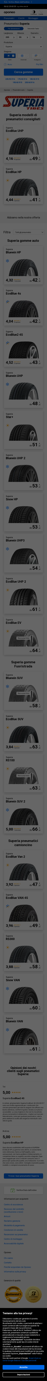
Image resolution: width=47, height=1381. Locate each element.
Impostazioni (23, 1374)
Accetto (24, 1367)
